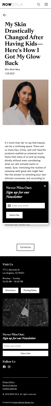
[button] (45, 4)
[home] (13, 4)
